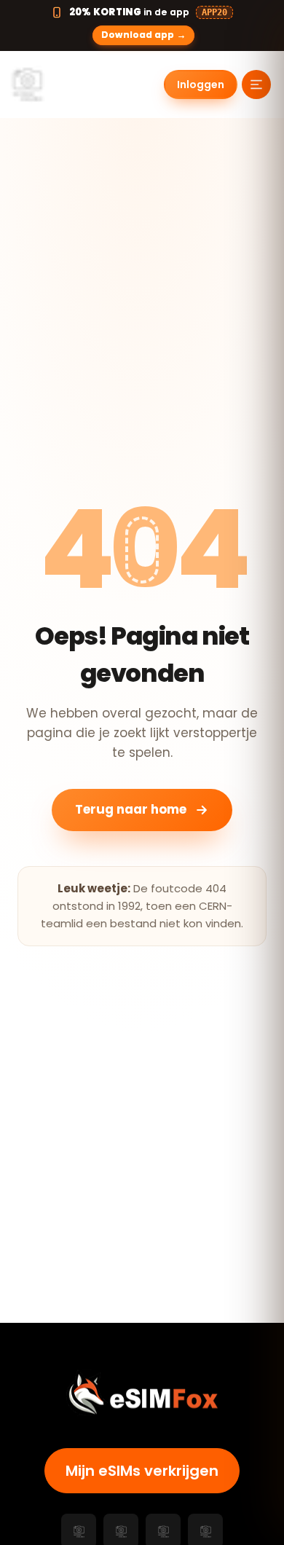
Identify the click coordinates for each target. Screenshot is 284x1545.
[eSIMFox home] (59, 84)
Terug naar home (130, 809)
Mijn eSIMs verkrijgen (142, 1471)
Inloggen (200, 84)
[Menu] (256, 84)
